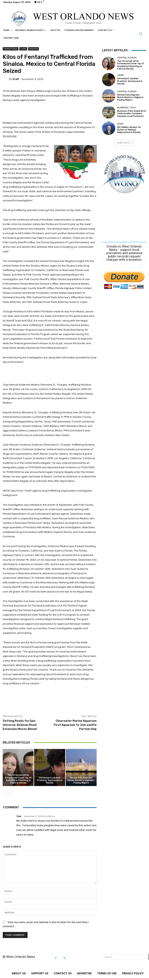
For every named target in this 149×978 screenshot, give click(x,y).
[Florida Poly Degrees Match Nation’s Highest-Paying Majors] (81, 767)
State (120, 124)
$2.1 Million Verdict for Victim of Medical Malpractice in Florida (129, 130)
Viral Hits (33, 48)
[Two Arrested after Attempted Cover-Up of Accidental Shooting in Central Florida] (18, 767)
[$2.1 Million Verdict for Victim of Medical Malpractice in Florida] (108, 128)
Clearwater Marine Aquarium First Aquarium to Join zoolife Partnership (75, 725)
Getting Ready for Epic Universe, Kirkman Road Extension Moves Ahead (20, 725)
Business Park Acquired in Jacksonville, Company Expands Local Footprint (131, 113)
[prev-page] (5, 792)
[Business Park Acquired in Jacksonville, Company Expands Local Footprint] (108, 112)
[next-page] (11, 792)
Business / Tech (126, 108)
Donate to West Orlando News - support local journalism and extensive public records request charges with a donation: (124, 253)
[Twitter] (64, 958)
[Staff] (6, 79)
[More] (132, 698)
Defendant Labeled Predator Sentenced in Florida (49, 780)
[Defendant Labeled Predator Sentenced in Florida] (49, 767)
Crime (23, 48)
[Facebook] (55, 958)
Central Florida (10, 48)
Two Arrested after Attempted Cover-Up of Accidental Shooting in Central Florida (18, 779)
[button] (141, 34)
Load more (123, 142)
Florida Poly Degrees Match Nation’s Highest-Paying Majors (81, 780)
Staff (15, 79)
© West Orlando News (19, 957)
